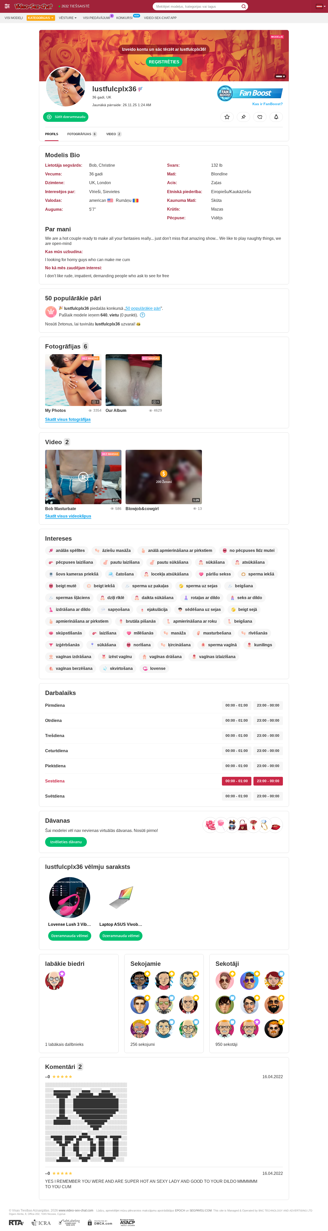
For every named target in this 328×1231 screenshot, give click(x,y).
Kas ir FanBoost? (267, 104)
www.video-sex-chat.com (76, 1210)
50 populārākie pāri (143, 308)
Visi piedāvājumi (96, 18)
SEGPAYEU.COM (201, 1210)
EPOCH (180, 1210)
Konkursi (124, 18)
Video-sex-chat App (160, 18)
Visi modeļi (14, 18)
